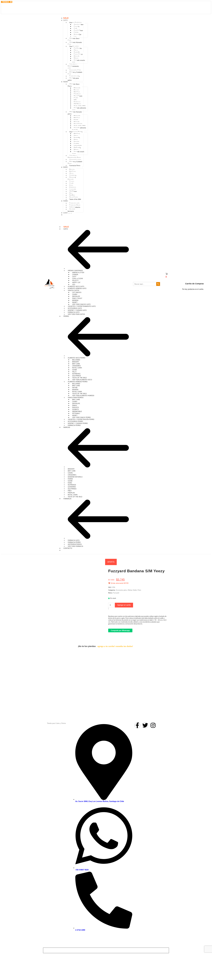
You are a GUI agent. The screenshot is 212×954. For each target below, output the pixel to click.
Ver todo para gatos (76, 314)
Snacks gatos (73, 290)
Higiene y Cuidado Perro (78, 423)
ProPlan (71, 493)
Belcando (76, 360)
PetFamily (76, 413)
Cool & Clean (77, 278)
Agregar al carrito (124, 605)
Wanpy (75, 302)
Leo (73, 284)
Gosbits (75, 409)
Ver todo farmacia (75, 546)
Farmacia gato (74, 312)
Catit (74, 276)
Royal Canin (77, 368)
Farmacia (67, 499)
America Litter (78, 272)
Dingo (74, 405)
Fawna (70, 479)
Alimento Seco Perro (76, 358)
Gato (65, 229)
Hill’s (74, 372)
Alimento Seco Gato (76, 286)
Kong (70, 483)
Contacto (67, 548)
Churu (74, 294)
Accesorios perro (75, 421)
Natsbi (74, 387)
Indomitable (77, 411)
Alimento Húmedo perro (77, 382)
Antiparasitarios (75, 544)
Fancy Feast (77, 298)
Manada (75, 300)
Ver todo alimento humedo (83, 395)
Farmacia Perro (74, 542)
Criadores (76, 366)
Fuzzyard (116, 593)
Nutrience (76, 374)
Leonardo (72, 487)
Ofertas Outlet (132, 590)
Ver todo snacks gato (81, 304)
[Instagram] (153, 725)
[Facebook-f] (137, 725)
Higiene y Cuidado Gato (77, 310)
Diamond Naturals (75, 477)
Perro (66, 316)
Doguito (75, 407)
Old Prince (76, 376)
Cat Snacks (76, 292)
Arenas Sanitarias (75, 270)
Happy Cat (76, 282)
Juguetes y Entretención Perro (81, 419)
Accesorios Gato (75, 308)
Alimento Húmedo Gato (77, 288)
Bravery (75, 362)
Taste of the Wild (79, 378)
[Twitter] (145, 725)
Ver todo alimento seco (82, 380)
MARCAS (66, 427)
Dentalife (76, 296)
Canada (75, 274)
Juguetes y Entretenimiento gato (82, 306)
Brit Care (76, 364)
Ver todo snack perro (81, 417)
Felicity (75, 280)
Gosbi (74, 370)
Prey (70, 491)
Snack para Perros (75, 397)
